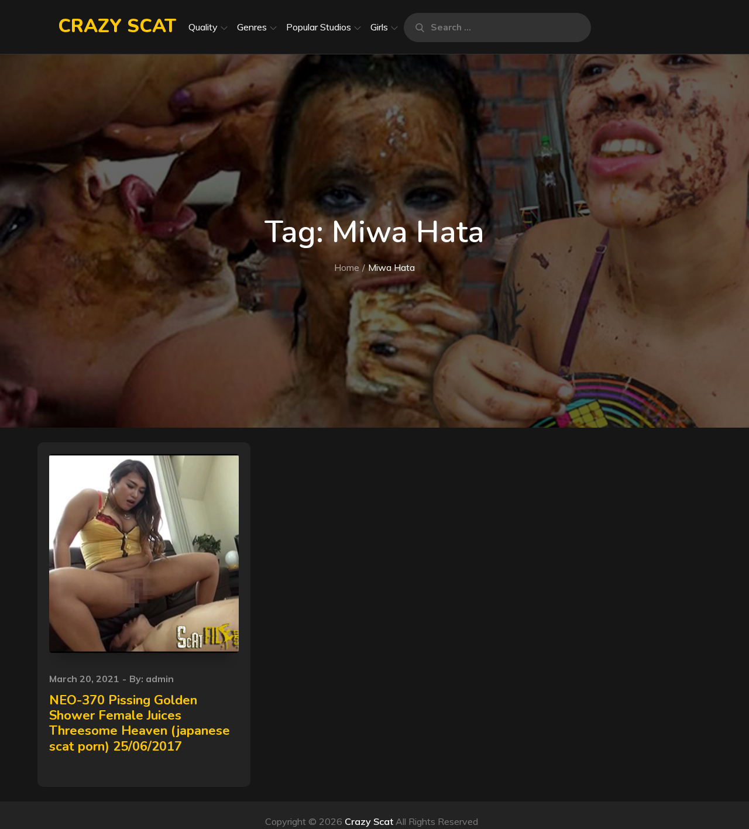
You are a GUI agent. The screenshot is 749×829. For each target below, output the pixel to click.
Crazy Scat (117, 26)
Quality (203, 27)
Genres (252, 27)
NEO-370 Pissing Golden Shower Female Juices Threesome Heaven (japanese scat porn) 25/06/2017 (139, 723)
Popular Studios (318, 27)
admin (160, 678)
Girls (379, 27)
